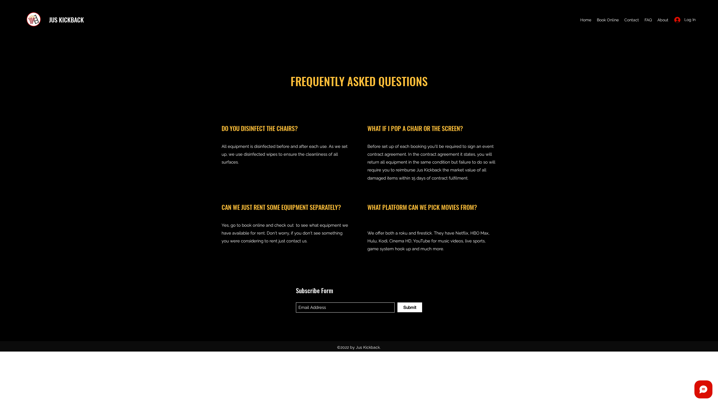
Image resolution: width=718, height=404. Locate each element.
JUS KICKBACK (66, 19)
